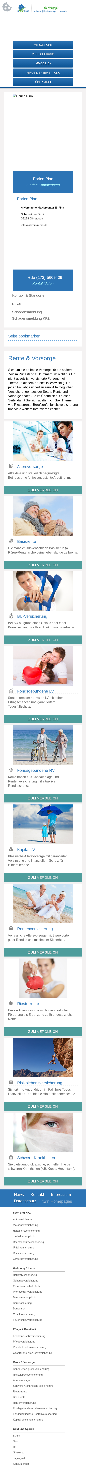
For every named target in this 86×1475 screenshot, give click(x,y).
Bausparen (19, 1308)
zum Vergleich (43, 490)
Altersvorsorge (21, 1380)
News (16, 304)
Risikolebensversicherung (28, 1374)
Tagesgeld (19, 1458)
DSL (15, 1446)
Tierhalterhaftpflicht (24, 1236)
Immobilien (43, 63)
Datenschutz (25, 1201)
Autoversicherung (23, 1219)
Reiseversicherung (23, 1253)
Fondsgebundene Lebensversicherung (35, 1408)
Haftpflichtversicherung (26, 1230)
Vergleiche (43, 44)
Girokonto (18, 1452)
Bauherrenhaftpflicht (24, 1297)
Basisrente (19, 1397)
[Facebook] (35, 25)
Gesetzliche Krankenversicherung (32, 1352)
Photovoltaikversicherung (27, 1291)
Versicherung (43, 54)
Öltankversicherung (24, 1314)
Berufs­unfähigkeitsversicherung (31, 1368)
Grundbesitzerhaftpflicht (27, 1286)
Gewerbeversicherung (25, 1258)
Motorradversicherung (25, 1224)
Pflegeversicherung (24, 1341)
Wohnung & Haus (24, 1268)
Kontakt (37, 1194)
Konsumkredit (21, 1463)
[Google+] (43, 25)
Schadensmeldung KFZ (31, 318)
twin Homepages (57, 1201)
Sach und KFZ (22, 1212)
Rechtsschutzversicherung (28, 1242)
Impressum (61, 1194)
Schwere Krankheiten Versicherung (33, 1385)
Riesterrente (20, 1391)
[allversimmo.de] (43, 11)
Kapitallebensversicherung (28, 1419)
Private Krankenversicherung (29, 1347)
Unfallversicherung (23, 1247)
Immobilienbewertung (43, 72)
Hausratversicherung (25, 1274)
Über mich (43, 82)
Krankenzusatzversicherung (29, 1336)
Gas (15, 1441)
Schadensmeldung (27, 312)
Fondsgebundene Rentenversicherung (35, 1413)
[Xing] (51, 25)
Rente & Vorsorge (24, 1362)
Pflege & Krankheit (24, 1329)
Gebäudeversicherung (25, 1280)
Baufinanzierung (22, 1303)
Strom (16, 1435)
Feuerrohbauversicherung (27, 1319)
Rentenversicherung (24, 1402)
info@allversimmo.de (34, 225)
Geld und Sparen (23, 1428)
